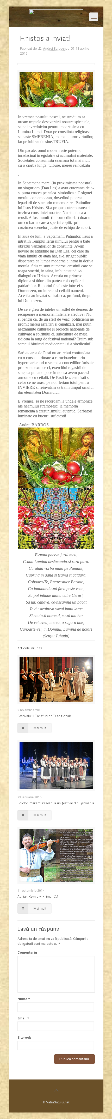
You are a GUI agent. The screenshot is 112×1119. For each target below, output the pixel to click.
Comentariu (27, 952)
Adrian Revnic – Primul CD (37, 896)
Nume (23, 999)
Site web (24, 1037)
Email (23, 1018)
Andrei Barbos (54, 48)
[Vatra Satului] (56, 17)
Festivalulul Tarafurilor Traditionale (44, 716)
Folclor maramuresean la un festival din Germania (55, 803)
